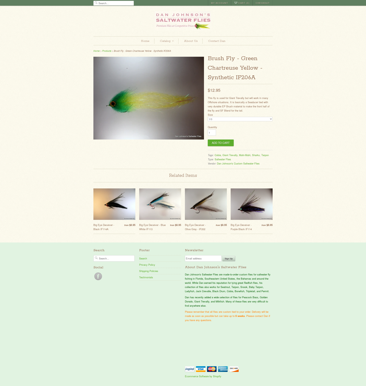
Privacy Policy (147, 264)
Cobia (218, 155)
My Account (219, 2)
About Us (191, 41)
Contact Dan (216, 41)
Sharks (256, 155)
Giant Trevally (230, 155)
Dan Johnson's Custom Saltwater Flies (238, 163)
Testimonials (146, 277)
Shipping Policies (148, 271)
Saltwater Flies (223, 159)
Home (145, 41)
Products (106, 50)
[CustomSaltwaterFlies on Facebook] (98, 280)
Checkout (263, 2)
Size (210, 114)
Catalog (166, 41)
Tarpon (265, 155)
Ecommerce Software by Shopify (203, 376)
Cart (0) (244, 2)
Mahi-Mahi (244, 155)
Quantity (212, 127)
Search (143, 258)
